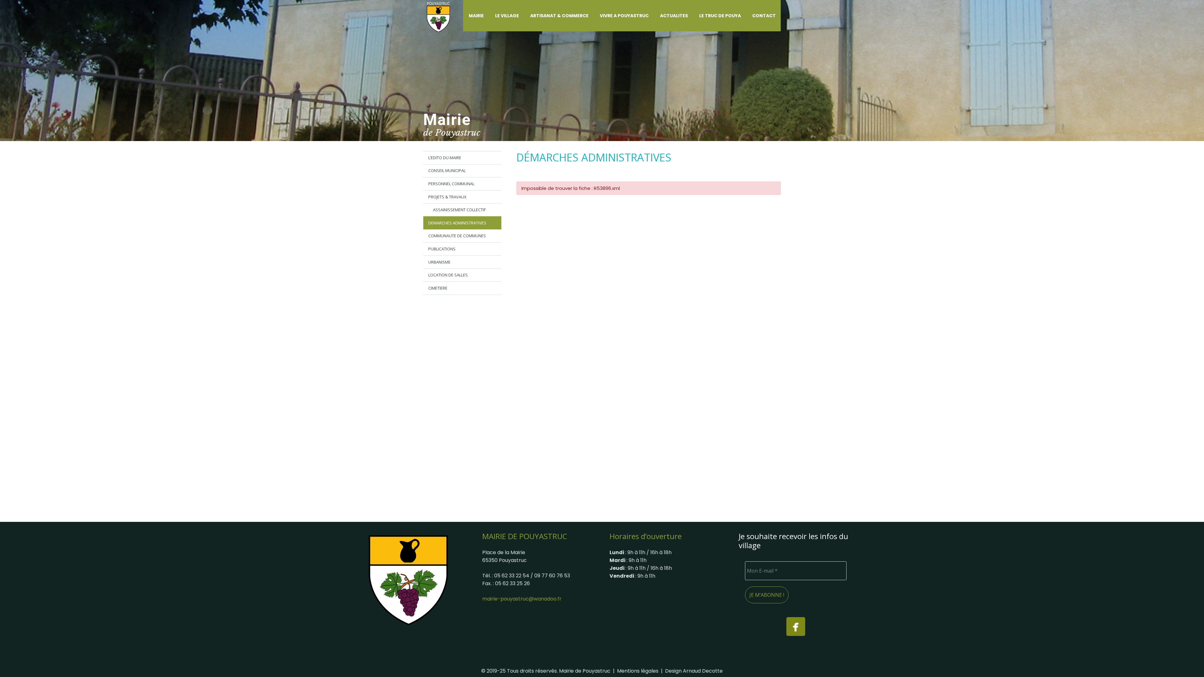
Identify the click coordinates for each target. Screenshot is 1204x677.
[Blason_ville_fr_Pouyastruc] (408, 580)
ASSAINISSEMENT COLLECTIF (459, 210)
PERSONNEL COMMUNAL (451, 183)
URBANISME (439, 262)
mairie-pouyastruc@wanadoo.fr (522, 598)
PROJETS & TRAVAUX (447, 197)
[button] (487, 15)
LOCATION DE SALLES (448, 275)
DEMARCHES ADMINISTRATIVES (457, 223)
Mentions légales (637, 670)
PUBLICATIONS (442, 249)
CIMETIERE (437, 288)
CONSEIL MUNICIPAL (447, 170)
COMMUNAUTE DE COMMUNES (457, 236)
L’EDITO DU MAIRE (444, 157)
